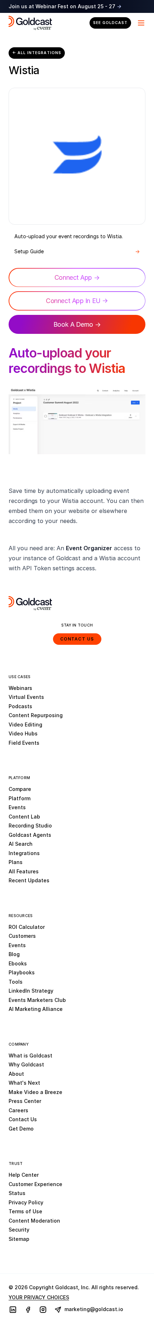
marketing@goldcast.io (93, 1309)
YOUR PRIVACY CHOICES (39, 1297)
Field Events (24, 743)
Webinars (20, 688)
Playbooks (22, 972)
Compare (20, 789)
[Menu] (140, 23)
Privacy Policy (26, 1202)
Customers (22, 936)
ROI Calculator (27, 927)
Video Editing (25, 724)
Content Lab (24, 817)
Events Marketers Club (37, 1000)
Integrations (24, 853)
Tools (16, 982)
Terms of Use (25, 1211)
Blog (14, 954)
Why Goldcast (26, 1064)
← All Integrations (36, 53)
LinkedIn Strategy (31, 991)
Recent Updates (29, 880)
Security (19, 1230)
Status (17, 1193)
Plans (16, 862)
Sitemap (19, 1239)
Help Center (24, 1175)
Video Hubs (23, 733)
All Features (24, 871)
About (16, 1074)
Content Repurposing (36, 715)
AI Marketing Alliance (36, 1009)
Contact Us (77, 639)
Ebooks (18, 963)
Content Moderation (34, 1221)
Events (17, 807)
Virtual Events (26, 697)
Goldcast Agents (30, 835)
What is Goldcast (30, 1055)
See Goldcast (110, 22)
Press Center (25, 1101)
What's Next (24, 1083)
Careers (18, 1110)
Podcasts (20, 706)
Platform (19, 798)
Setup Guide (77, 251)
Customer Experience (35, 1184)
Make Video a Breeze (35, 1092)
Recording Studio (30, 825)
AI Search (21, 844)
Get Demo (21, 1129)
